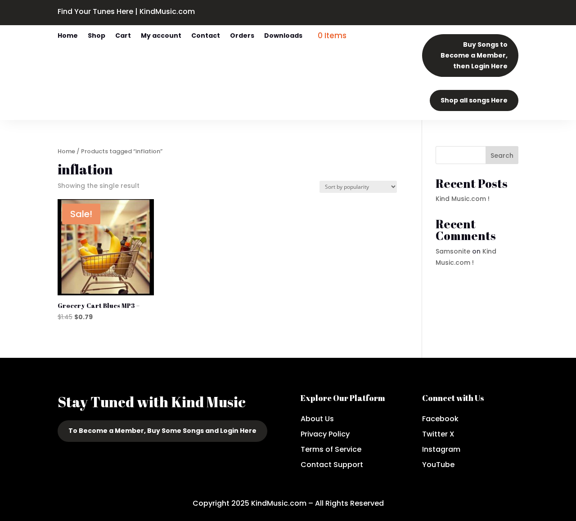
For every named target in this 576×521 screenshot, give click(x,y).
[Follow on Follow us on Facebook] (342, 11)
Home (68, 36)
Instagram (441, 449)
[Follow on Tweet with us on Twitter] (360, 11)
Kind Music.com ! (463, 198)
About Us (317, 419)
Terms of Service (331, 449)
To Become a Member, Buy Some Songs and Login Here (162, 430)
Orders (242, 36)
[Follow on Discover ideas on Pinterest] (396, 11)
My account (161, 36)
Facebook (440, 419)
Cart (123, 36)
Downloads (283, 36)
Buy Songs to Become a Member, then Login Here (474, 55)
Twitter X (438, 434)
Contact (205, 36)
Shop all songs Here (474, 100)
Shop (96, 36)
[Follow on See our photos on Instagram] (378, 11)
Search (501, 155)
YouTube (438, 464)
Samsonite (453, 251)
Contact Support (332, 464)
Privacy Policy (325, 434)
